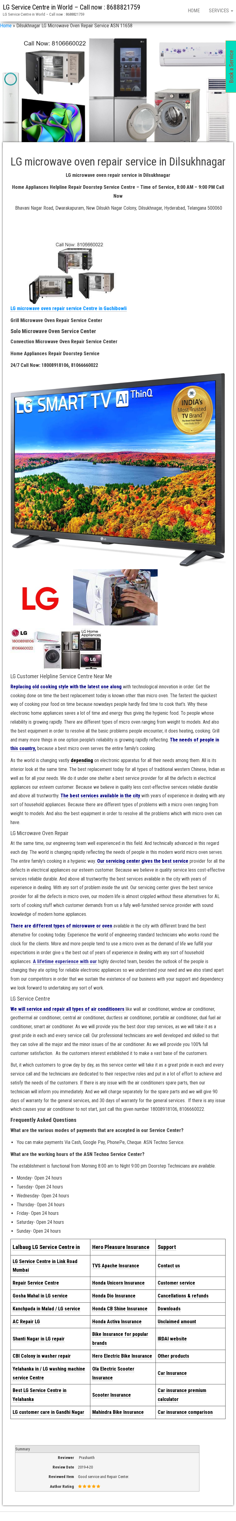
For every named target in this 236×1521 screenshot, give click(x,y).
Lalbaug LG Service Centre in (46, 1247)
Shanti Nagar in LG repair (39, 1339)
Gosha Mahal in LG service (40, 1296)
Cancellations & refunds (183, 1296)
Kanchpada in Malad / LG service (46, 1309)
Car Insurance (172, 1373)
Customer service (176, 1283)
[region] (118, 92)
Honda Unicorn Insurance (118, 1283)
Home (194, 11)
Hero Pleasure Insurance (120, 1247)
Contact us (169, 1266)
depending (82, 760)
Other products (173, 1356)
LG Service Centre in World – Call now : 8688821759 (71, 7)
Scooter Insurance (111, 1395)
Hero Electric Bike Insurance (122, 1356)
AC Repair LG (26, 1322)
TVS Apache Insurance (115, 1266)
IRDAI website (172, 1339)
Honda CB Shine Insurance (120, 1309)
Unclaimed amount (177, 1322)
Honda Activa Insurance (117, 1322)
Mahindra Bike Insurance (118, 1412)
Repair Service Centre (36, 1283)
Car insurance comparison (185, 1412)
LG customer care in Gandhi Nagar (48, 1412)
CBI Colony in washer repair (42, 1356)
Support (167, 1247)
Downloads (169, 1309)
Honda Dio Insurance (114, 1296)
